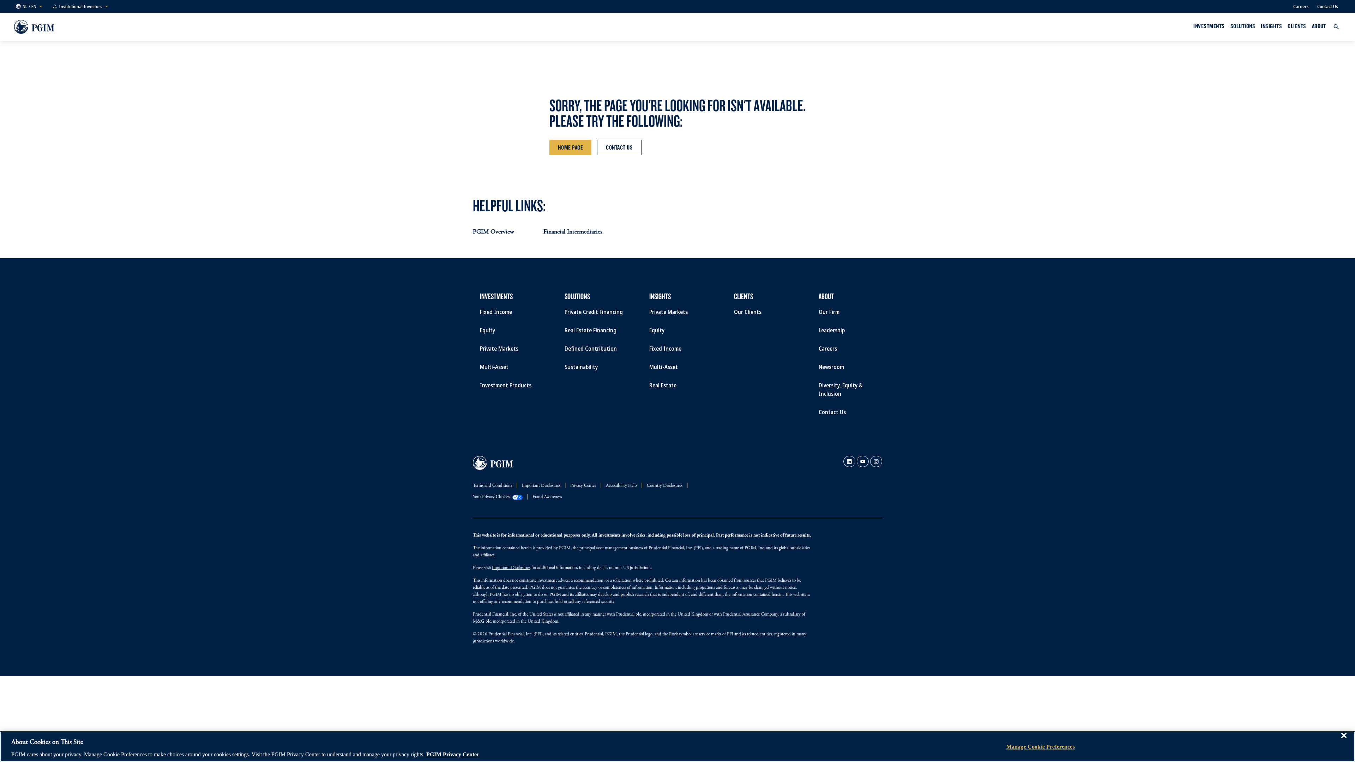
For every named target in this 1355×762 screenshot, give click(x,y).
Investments (1208, 26)
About (1319, 26)
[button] (29, 6)
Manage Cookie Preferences (1040, 747)
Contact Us (1327, 6)
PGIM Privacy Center (452, 754)
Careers (1301, 6)
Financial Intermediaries (572, 232)
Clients (1297, 26)
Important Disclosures (511, 568)
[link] (849, 461)
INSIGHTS (1271, 26)
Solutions (1242, 26)
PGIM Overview (493, 232)
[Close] (1343, 740)
